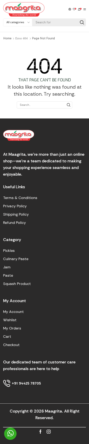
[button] (70, 7)
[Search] (82, 22)
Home (7, 38)
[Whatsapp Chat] (10, 433)
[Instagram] (49, 432)
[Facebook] (40, 432)
